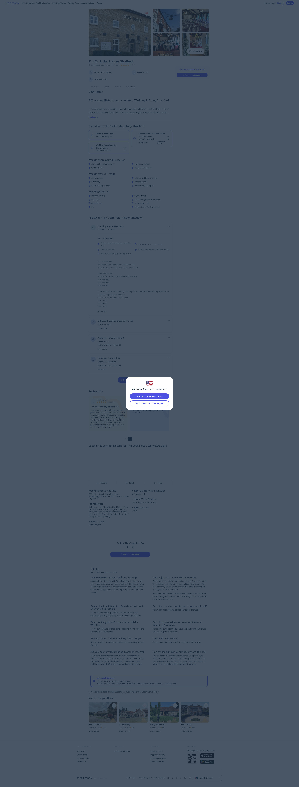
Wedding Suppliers (43, 3)
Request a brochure (193, 75)
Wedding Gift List (157, 762)
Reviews (118, 87)
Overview (94, 87)
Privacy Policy (143, 778)
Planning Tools (73, 3)
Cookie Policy (130, 778)
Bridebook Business (122, 751)
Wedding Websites (59, 3)
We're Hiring (82, 755)
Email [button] (131, 483)
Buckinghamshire (98, 65)
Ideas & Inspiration (88, 3)
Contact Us (81, 762)
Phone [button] (159, 483)
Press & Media (83, 758)
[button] (92, 32)
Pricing (106, 87)
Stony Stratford (112, 65)
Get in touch (131, 87)
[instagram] (132, 547)
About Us (81, 751)
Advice (99, 3)
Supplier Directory (157, 755)
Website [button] (104, 483)
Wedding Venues (28, 3)
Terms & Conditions (158, 778)
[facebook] (127, 547)
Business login (270, 3)
